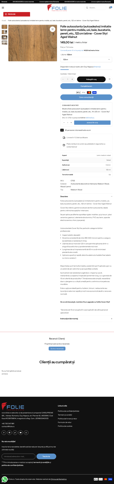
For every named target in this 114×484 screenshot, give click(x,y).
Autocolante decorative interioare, (84, 184)
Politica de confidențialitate (68, 411)
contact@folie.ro (8, 426)
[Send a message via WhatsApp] (4, 479)
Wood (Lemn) (65, 186)
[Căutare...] (87, 7)
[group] (32, 43)
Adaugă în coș (92, 123)
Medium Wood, (103, 184)
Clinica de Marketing (59, 479)
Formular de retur (64, 422)
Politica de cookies (65, 426)
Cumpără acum (86, 86)
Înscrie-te (46, 456)
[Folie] (57, 7)
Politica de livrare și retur (67, 419)
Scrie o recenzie (57, 348)
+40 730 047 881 (8, 423)
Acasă (4, 21)
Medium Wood (76, 190)
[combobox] (95, 7)
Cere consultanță (86, 97)
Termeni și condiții (65, 415)
